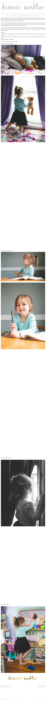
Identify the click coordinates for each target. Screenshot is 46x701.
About (10, 1)
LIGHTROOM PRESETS (32, 1)
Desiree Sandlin (7, 698)
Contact (40, 1)
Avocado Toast (42, 686)
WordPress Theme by (39, 698)
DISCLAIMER (8, 699)
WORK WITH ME (16, 698)
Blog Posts (23, 1)
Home (5, 1)
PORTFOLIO (16, 1)
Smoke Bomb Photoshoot (6, 686)
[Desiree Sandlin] (23, 6)
